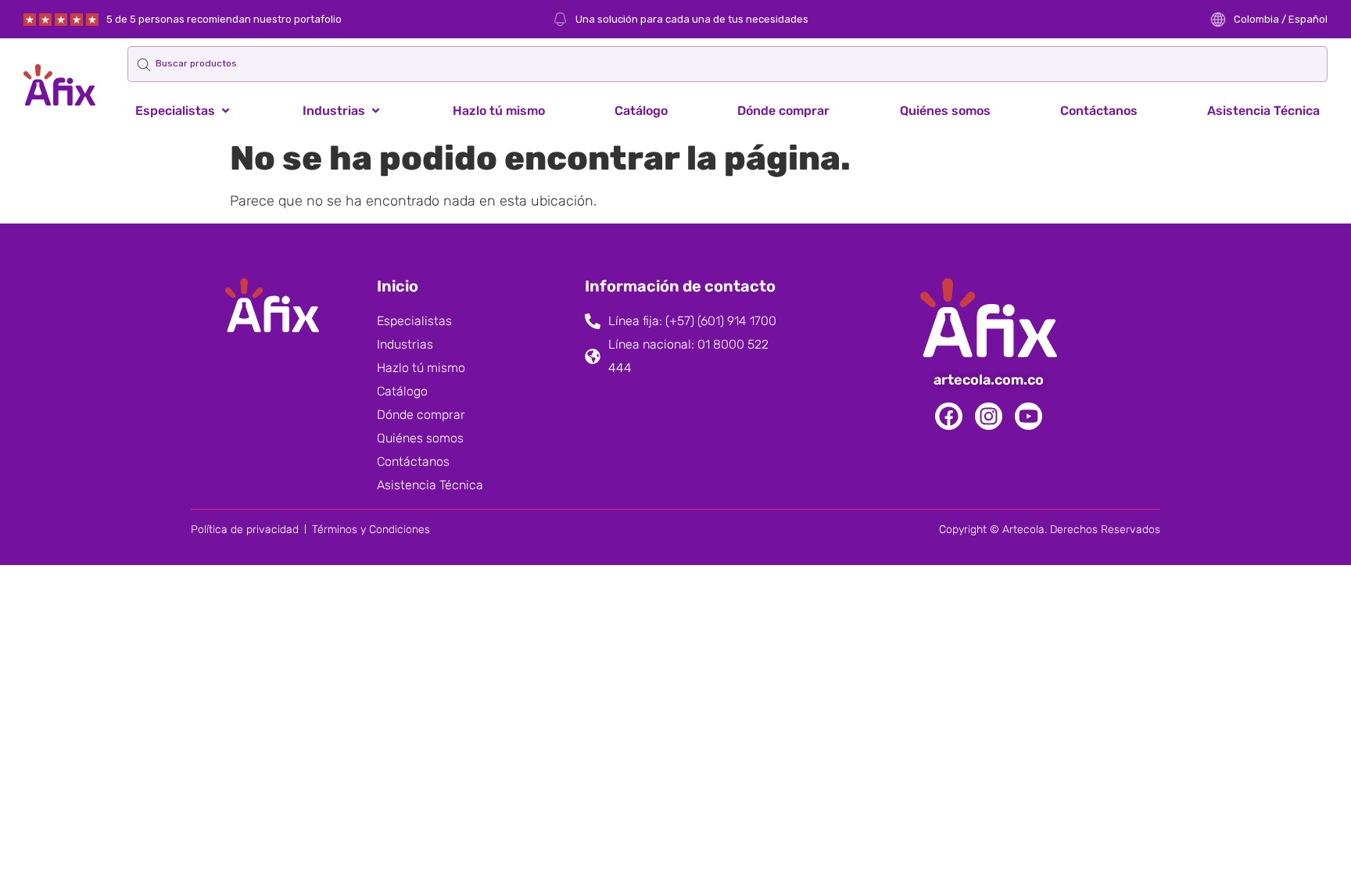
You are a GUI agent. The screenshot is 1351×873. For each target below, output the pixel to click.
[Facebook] (948, 416)
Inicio (397, 286)
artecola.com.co (989, 379)
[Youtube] (1028, 416)
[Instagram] (988, 416)
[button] (184, 111)
